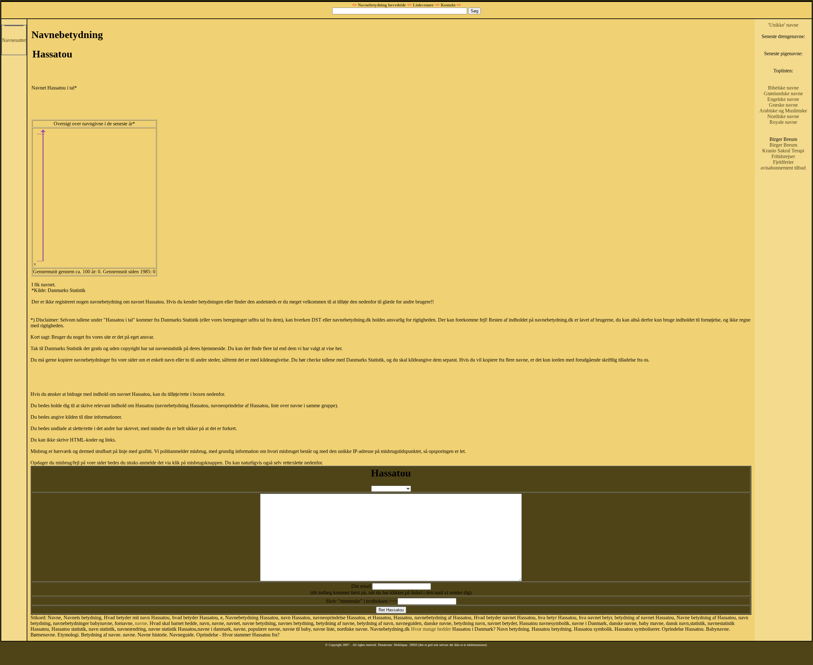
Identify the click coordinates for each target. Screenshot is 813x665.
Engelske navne (783, 99)
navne (141, 623)
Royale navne (783, 122)
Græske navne (783, 105)
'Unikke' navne (783, 25)
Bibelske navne (783, 87)
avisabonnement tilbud (783, 167)
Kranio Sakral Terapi (783, 150)
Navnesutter (14, 40)
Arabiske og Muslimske (783, 110)
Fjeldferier (783, 162)
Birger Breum (783, 145)
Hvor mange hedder (431, 629)
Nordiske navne (783, 116)
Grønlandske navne (783, 93)
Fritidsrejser (783, 156)
